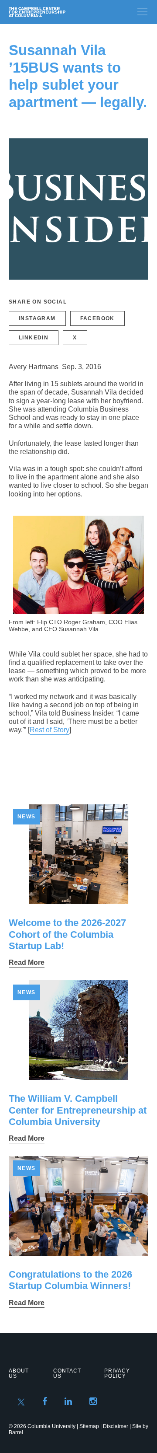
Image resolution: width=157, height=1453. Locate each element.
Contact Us (67, 1373)
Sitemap (89, 1426)
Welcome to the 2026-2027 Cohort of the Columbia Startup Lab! (67, 934)
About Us (19, 1373)
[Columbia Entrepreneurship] (55, 12)
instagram (37, 318)
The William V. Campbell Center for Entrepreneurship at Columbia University (78, 1110)
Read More (26, 962)
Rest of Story (49, 729)
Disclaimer (115, 1426)
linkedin (33, 338)
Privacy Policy (117, 1373)
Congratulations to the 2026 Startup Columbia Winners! (70, 1280)
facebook (97, 318)
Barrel (16, 1432)
